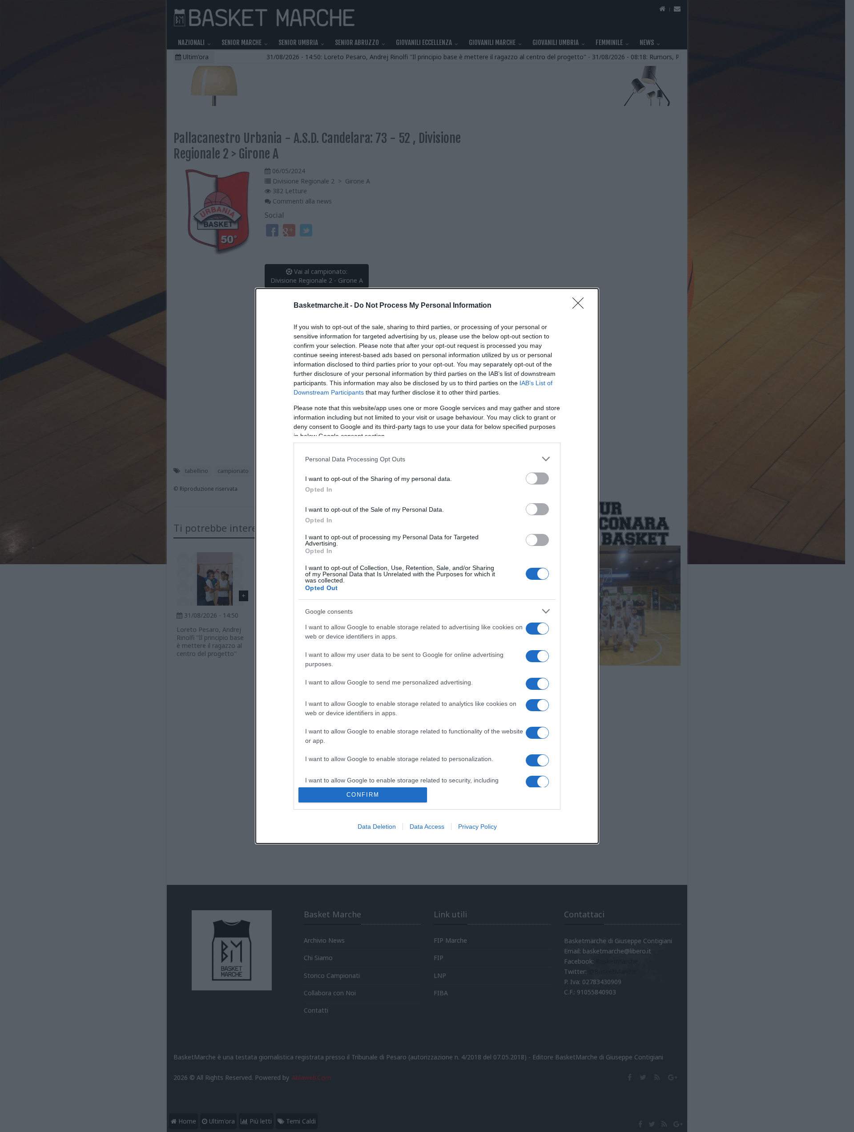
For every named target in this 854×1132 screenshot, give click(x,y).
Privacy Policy (477, 826)
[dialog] (427, 566)
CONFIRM (362, 794)
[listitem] (427, 459)
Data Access (427, 826)
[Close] (580, 305)
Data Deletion (377, 826)
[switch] (537, 478)
